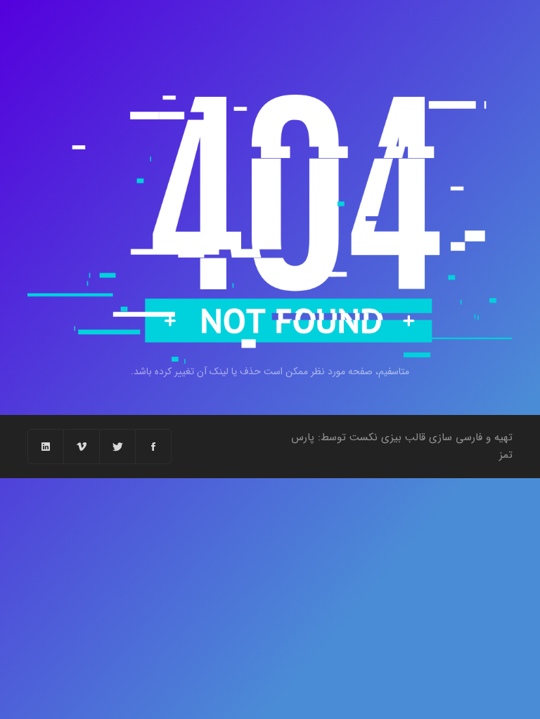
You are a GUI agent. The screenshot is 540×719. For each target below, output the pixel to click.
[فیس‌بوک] (153, 446)
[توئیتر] (117, 446)
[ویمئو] (81, 446)
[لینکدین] (45, 446)
